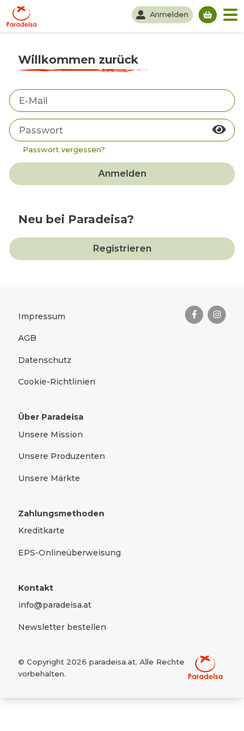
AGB (27, 338)
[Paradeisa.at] (21, 16)
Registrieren (122, 248)
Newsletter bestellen (62, 627)
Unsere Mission (50, 434)
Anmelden (122, 173)
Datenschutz (44, 360)
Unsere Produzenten (61, 456)
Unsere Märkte (49, 478)
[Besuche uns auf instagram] (217, 315)
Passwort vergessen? (64, 149)
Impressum (41, 316)
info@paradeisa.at (54, 605)
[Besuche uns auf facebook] (194, 315)
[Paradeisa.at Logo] (205, 667)
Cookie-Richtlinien (56, 382)
